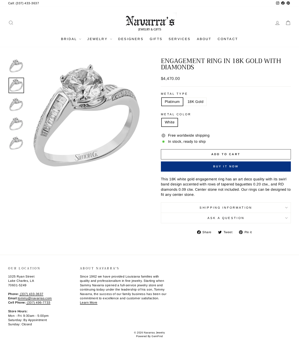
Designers (131, 39)
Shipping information (226, 207)
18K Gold (196, 102)
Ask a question (225, 218)
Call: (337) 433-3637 (23, 3)
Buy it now (226, 166)
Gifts (156, 39)
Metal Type (174, 93)
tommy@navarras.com (35, 298)
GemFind (157, 336)
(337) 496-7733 (38, 302)
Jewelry (98, 39)
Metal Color (176, 114)
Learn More (88, 302)
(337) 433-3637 (31, 294)
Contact (228, 39)
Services (180, 39)
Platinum (172, 102)
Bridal (69, 39)
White (170, 122)
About (204, 39)
